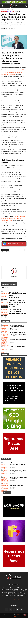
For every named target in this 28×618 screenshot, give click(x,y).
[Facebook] (2, 31)
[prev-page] (2, 317)
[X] (6, 31)
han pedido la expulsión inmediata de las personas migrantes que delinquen (13, 72)
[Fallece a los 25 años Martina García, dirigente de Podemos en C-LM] (5, 328)
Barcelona (11, 249)
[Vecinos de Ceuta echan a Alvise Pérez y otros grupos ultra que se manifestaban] (5, 474)
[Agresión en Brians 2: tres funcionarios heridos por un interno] (5, 312)
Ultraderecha (8, 251)
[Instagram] (10, 609)
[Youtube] (17, 609)
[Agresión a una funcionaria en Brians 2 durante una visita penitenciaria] (5, 295)
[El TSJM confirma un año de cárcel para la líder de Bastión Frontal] (5, 480)
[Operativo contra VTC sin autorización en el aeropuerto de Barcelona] (5, 304)
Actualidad (7, 9)
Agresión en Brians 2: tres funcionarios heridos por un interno (17, 311)
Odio (3, 251)
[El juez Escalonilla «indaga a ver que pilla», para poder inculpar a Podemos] (5, 338)
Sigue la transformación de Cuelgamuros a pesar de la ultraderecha (16, 485)
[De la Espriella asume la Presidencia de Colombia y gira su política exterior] (5, 467)
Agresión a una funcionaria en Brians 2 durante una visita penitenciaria (17, 294)
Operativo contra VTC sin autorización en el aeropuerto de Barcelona (17, 303)
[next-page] (5, 317)
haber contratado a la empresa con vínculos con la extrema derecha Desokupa (13, 218)
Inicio (2, 9)
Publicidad (14, 616)
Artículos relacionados (9, 284)
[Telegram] (12, 31)
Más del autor (6, 287)
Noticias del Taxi (4, 306)
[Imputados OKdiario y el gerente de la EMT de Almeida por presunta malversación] (5, 342)
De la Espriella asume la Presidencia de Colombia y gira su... (17, 464)
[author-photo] (14, 274)
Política (11, 9)
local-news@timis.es (17, 600)
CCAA (13, 11)
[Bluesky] (21, 609)
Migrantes (22, 249)
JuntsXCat (17, 249)
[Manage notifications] (24, 615)
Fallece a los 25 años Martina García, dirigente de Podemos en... (17, 326)
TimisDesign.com (20, 614)
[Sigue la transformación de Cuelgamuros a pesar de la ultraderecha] (5, 487)
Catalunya (17, 11)
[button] (2, 6)
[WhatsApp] (9, 31)
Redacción (5, 28)
